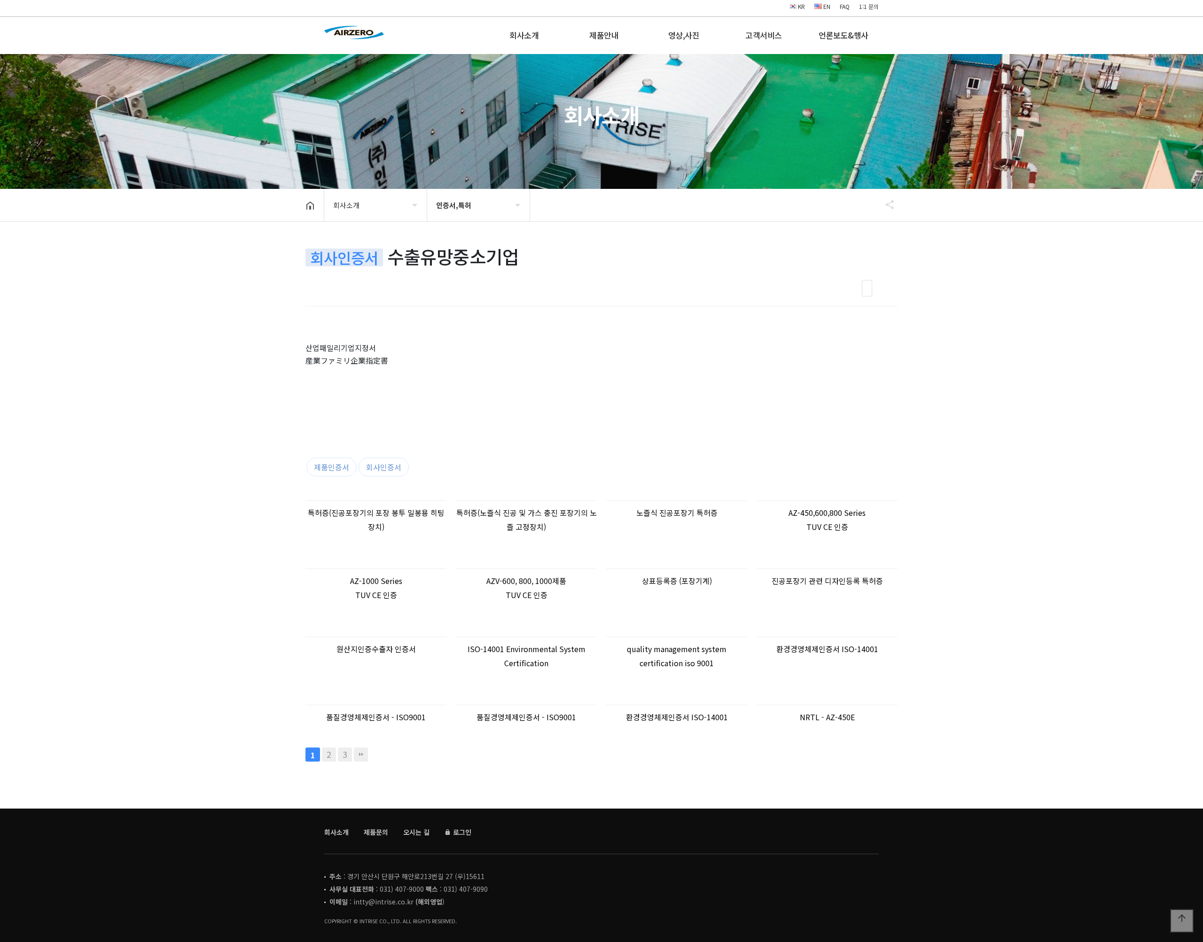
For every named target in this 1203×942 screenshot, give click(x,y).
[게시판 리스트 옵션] (888, 288)
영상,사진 (684, 35)
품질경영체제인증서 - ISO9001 (376, 717)
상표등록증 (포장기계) (677, 580)
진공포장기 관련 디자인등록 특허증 (827, 580)
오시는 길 (416, 832)
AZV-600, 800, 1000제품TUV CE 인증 (526, 587)
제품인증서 (331, 467)
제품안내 (603, 35)
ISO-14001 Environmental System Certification (527, 656)
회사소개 (524, 35)
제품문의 (376, 832)
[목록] (867, 288)
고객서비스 (763, 35)
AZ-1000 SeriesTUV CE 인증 (376, 587)
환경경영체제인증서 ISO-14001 (827, 648)
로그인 (461, 832)
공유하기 (885, 204)
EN (826, 6)
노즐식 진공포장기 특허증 (677, 512)
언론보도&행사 (843, 35)
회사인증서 (383, 467)
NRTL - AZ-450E (827, 717)
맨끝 (361, 754)
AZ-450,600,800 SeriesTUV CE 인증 (827, 519)
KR (801, 6)
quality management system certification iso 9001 (676, 656)
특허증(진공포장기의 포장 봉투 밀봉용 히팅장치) (376, 519)
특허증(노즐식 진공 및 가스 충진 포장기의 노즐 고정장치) (526, 519)
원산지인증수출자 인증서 (376, 648)
